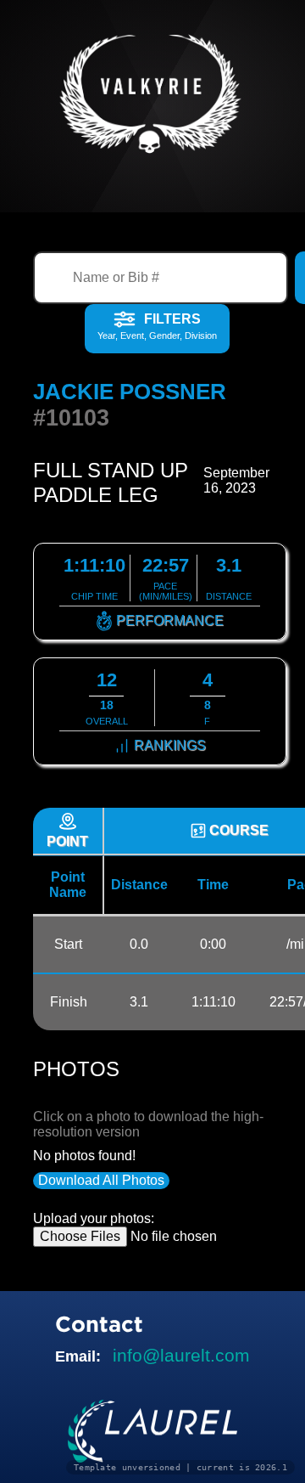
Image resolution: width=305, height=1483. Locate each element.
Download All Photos (101, 1180)
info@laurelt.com (181, 1355)
